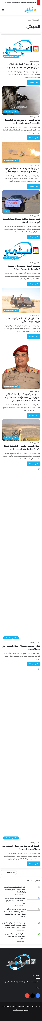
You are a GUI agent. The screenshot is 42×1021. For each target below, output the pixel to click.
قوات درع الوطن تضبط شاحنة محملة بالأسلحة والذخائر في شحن (15, 900)
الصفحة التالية (10, 872)
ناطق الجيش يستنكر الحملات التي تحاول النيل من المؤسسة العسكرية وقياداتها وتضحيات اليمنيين (22, 398)
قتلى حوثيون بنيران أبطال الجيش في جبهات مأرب (21, 647)
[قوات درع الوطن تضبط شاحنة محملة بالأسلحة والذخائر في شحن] (33, 901)
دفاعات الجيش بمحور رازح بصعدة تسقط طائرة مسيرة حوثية (24, 267)
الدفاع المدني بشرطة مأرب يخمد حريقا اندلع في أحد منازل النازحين (14, 936)
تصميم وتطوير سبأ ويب (20, 1010)
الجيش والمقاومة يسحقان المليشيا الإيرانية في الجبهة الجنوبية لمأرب (22, 170)
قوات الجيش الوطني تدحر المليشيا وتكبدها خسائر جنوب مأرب (22, 121)
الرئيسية (36, 20)
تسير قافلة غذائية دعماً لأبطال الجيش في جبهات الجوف (21, 220)
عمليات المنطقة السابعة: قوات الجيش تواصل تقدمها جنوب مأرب (23, 66)
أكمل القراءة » (33, 82)
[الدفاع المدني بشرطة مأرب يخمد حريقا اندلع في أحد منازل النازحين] (33, 937)
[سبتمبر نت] (29, 9)
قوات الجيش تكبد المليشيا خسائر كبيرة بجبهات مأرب (23, 320)
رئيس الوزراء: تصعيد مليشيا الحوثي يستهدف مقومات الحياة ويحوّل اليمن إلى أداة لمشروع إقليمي (15, 913)
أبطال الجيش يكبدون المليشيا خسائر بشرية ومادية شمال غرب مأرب (21, 447)
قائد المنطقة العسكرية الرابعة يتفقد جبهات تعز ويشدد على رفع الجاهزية (15, 889)
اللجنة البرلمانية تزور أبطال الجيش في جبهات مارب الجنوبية (21, 847)
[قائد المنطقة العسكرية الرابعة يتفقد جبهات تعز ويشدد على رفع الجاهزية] (33, 890)
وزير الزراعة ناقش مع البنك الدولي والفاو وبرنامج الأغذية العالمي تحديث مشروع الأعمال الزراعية (14, 925)
